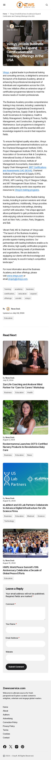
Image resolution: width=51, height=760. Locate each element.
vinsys (27, 298)
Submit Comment (16, 667)
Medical (30, 516)
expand (33, 294)
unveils (18, 298)
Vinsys (6, 72)
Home (5, 14)
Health (29, 392)
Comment (11, 604)
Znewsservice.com (14, 688)
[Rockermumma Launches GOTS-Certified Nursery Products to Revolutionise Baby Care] (25, 417)
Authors (6, 714)
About (5, 711)
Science (41, 516)
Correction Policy (10, 722)
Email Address (12, 638)
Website (9, 652)
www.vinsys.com (15, 275)
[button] (4, 4)
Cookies (6, 734)
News (29, 455)
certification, (9, 294)
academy (19, 289)
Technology (9, 521)
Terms (5, 730)
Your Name (11, 624)
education (22, 294)
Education (8, 318)
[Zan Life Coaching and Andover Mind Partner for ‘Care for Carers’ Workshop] (25, 358)
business (29, 289)
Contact (6, 737)
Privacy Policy (9, 726)
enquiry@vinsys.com (17, 279)
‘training (7, 289)
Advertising (8, 718)
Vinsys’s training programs (27, 190)
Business (8, 392)
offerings (8, 298)
